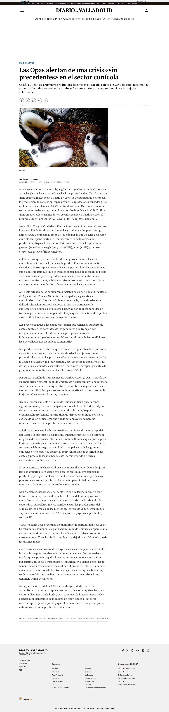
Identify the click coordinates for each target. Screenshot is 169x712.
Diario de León (123, 672)
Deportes (80, 19)
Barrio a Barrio (132, 4)
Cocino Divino (120, 4)
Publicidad (23, 664)
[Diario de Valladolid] (84, 10)
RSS (20, 670)
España (79, 618)
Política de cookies (87, 708)
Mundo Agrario (26, 63)
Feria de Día (35, 4)
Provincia (52, 19)
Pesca (73, 618)
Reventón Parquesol (62, 4)
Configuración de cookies (105, 708)
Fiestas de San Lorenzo (60, 688)
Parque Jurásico (108, 4)
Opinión (90, 19)
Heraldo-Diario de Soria (126, 678)
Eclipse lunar (76, 4)
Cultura (116, 19)
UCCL (24, 618)
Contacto (22, 667)
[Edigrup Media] (25, 699)
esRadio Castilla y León (126, 685)
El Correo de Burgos (125, 675)
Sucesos (88, 672)
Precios (31, 618)
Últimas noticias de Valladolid (96, 688)
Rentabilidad (40, 618)
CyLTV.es (121, 681)
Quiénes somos (24, 660)
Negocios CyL (127, 19)
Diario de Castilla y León (126, 669)
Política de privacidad (72, 708)
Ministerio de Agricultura (58, 618)
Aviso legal (59, 708)
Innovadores (89, 681)
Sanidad (88, 669)
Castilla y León (102, 19)
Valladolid (40, 19)
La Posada (89, 675)
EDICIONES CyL (141, 1)
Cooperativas (89, 618)
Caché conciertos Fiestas (91, 4)
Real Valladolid (66, 19)
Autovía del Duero (47, 4)
